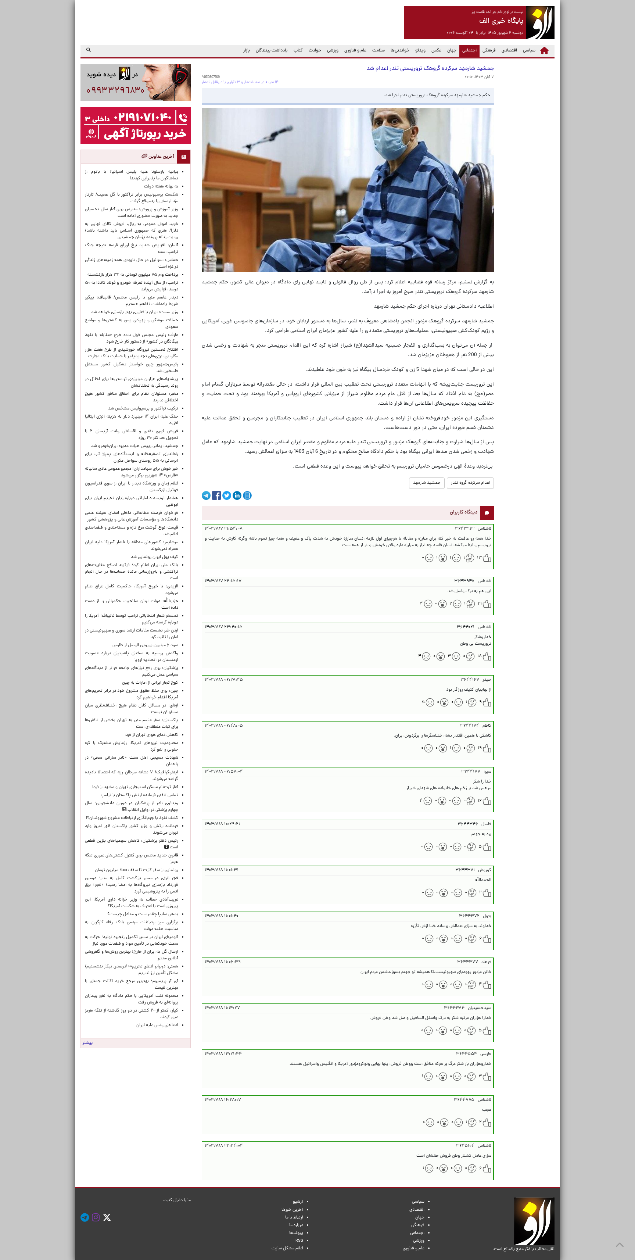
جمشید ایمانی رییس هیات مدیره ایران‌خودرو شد (134, 446)
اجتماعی (468, 50)
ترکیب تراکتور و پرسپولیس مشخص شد (143, 408)
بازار (246, 50)
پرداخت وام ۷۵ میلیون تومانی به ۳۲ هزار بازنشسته (132, 275)
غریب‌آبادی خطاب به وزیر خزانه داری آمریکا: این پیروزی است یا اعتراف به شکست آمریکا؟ (131, 903)
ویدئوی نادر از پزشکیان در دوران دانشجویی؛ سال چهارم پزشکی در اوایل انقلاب (131, 806)
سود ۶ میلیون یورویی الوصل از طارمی (145, 645)
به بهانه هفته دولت (161, 186)
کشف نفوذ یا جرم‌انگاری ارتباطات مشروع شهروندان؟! (132, 818)
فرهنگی (489, 50)
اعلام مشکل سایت (287, 1248)
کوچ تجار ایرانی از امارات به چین (150, 683)
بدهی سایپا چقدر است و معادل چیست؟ (142, 914)
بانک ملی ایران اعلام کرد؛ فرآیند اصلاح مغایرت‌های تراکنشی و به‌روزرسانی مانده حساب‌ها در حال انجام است (131, 572)
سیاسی (529, 50)
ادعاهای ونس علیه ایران (157, 1025)
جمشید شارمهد (427, 483)
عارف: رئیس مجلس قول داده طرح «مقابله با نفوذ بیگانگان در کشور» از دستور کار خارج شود (131, 338)
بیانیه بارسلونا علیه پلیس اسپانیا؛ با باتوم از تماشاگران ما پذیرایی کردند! (131, 175)
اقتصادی (509, 50)
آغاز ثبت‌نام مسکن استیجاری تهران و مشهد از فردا (135, 787)
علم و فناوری (355, 50)
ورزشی (332, 50)
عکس (436, 50)
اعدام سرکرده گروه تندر (470, 483)
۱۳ (479, 558)
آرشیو (298, 1202)
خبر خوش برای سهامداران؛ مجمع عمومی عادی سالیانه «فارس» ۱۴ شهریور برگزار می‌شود (131, 472)
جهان (451, 50)
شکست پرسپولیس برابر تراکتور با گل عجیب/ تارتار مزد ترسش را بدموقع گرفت (131, 198)
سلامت (378, 50)
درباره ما (296, 1225)
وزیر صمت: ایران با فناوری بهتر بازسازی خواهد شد (134, 312)
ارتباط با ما (294, 1217)
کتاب (298, 50)
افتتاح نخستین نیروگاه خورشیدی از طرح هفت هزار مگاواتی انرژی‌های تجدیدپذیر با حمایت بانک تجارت (131, 353)
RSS (299, 1241)
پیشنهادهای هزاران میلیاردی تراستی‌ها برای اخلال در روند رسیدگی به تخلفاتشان (131, 382)
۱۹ (480, 604)
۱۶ (480, 801)
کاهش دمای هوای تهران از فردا (151, 735)
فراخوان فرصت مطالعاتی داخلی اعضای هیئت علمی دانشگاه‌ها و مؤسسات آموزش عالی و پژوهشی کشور (131, 516)
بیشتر (87, 1043)
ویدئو (420, 50)
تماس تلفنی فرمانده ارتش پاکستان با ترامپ (139, 795)
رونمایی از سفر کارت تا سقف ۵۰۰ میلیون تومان (136, 870)
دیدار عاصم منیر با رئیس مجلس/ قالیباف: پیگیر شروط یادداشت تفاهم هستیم (131, 301)
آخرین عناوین (160, 157)
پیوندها (296, 1233)
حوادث (315, 50)
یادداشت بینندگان (272, 50)
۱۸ (479, 656)
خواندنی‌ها (400, 50)
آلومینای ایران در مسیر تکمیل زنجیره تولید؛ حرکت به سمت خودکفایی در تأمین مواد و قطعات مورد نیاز (131, 940)
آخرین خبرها (292, 1210)
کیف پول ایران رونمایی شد (154, 557)
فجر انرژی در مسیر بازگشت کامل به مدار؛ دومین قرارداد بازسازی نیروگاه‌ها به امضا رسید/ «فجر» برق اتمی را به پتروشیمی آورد (131, 885)
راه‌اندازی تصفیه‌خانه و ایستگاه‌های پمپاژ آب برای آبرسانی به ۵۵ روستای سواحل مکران (131, 457)
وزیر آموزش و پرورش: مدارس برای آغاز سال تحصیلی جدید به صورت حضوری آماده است (131, 212)
